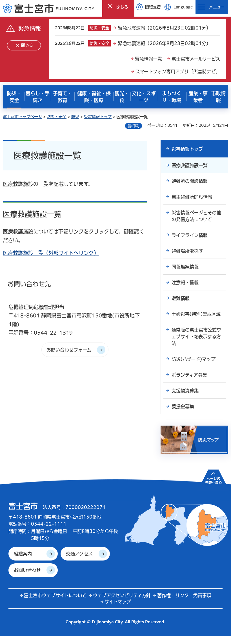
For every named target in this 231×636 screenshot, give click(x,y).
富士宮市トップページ (22, 117)
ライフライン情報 (190, 235)
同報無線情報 (185, 266)
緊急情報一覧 (148, 59)
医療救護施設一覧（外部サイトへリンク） (51, 252)
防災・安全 (56, 117)
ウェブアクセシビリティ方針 (122, 595)
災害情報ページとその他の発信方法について (196, 216)
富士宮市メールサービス (196, 59)
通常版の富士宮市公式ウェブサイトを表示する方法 (196, 337)
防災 (75, 117)
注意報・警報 (185, 282)
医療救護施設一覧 (190, 165)
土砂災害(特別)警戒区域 (196, 314)
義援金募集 (183, 406)
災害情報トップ (98, 117)
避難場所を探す (187, 251)
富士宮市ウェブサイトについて (55, 595)
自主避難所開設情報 (192, 197)
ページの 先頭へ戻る (213, 480)
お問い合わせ (27, 570)
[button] (118, 7)
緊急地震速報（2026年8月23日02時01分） (164, 28)
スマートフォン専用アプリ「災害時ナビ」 (178, 71)
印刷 (135, 126)
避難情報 (181, 298)
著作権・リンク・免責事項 (184, 595)
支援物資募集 (185, 390)
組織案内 (23, 554)
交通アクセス (79, 554)
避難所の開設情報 (190, 181)
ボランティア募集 (189, 375)
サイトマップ (118, 601)
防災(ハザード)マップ (194, 359)
